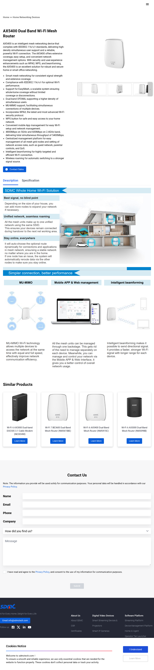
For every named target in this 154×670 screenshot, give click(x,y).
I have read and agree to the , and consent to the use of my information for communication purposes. (64, 572)
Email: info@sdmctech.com (15, 620)
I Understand (135, 649)
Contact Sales (17, 169)
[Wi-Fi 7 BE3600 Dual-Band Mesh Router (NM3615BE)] (58, 407)
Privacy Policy (10, 486)
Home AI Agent (132, 631)
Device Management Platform (138, 626)
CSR (73, 626)
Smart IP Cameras (100, 631)
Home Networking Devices (26, 17)
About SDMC (77, 620)
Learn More (19, 441)
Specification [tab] (30, 180)
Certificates (76, 631)
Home (6, 17)
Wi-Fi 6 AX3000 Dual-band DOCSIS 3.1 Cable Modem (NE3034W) (20, 431)
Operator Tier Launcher (135, 636)
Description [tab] (10, 180)
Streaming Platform (134, 620)
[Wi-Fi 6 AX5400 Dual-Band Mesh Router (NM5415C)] (96, 407)
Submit (77, 586)
